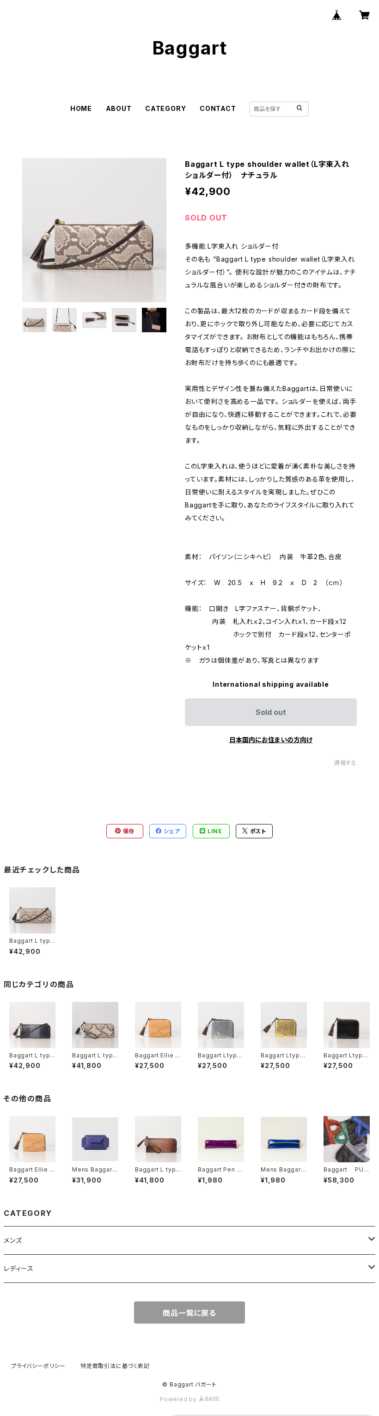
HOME (81, 108)
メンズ (13, 1240)
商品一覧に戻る (189, 1313)
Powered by (179, 1399)
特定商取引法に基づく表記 (115, 1365)
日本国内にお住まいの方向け (270, 740)
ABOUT (119, 108)
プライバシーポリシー (38, 1365)
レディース (19, 1268)
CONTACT (218, 108)
